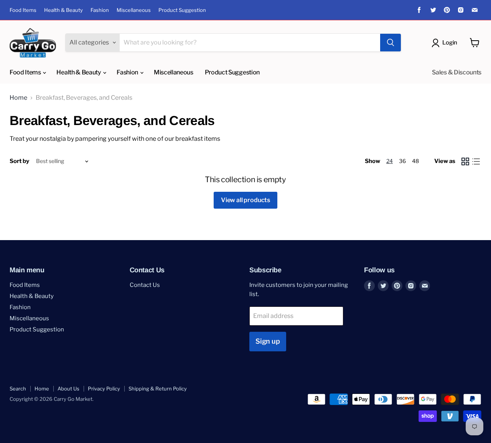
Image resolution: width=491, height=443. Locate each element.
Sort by (19, 161)
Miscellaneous (134, 10)
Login (449, 42)
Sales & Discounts (456, 72)
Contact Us (145, 285)
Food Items (23, 10)
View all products (245, 200)
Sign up (267, 341)
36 (402, 161)
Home (18, 97)
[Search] (390, 42)
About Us (68, 388)
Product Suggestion (182, 10)
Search (18, 388)
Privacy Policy (104, 388)
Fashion (100, 10)
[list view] (476, 161)
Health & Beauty (63, 10)
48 (415, 161)
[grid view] (465, 161)
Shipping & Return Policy (158, 388)
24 (389, 161)
